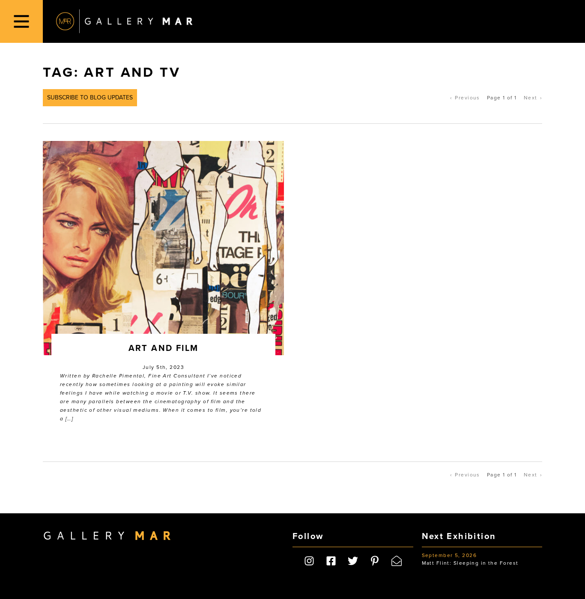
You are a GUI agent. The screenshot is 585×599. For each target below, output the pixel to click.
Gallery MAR (124, 21)
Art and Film (163, 348)
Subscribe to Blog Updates (90, 97)
